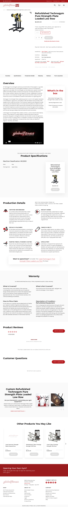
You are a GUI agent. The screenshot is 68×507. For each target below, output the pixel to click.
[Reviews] (58, 21)
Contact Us (56, 1)
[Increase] (41, 37)
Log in (63, 1)
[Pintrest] (55, 482)
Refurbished (45, 32)
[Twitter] (48, 482)
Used (37, 32)
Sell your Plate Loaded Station (57, 62)
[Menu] (64, 5)
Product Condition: (39, 30)
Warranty (40, 75)
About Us (49, 1)
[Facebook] (46, 482)
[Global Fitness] (11, 5)
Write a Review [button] (58, 330)
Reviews (49, 75)
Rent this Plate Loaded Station (42, 62)
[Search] (54, 5)
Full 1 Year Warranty (46, 57)
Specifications (17, 75)
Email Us (44, 59)
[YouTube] (53, 482)
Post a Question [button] (58, 361)
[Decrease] (36, 37)
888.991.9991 (7, 1)
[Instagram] (51, 482)
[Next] (63, 409)
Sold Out (13, 454)
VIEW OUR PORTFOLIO (18, 411)
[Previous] (61, 409)
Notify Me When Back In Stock (51, 41)
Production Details (29, 75)
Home (4, 9)
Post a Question (58, 75)
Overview (7, 75)
